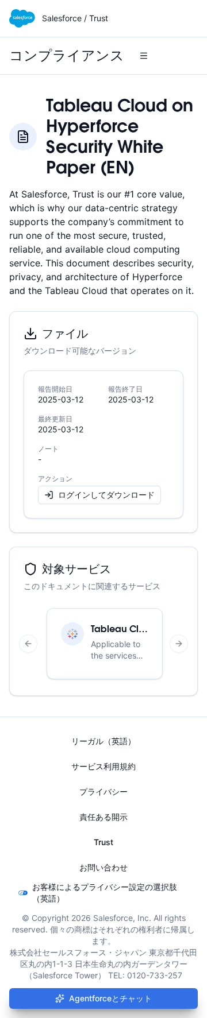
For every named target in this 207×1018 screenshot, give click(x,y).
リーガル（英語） (103, 741)
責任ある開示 (103, 817)
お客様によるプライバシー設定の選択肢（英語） (104, 892)
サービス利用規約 (103, 766)
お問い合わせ (103, 867)
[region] (103, 644)
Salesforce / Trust (75, 18)
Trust (103, 842)
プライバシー (103, 791)
